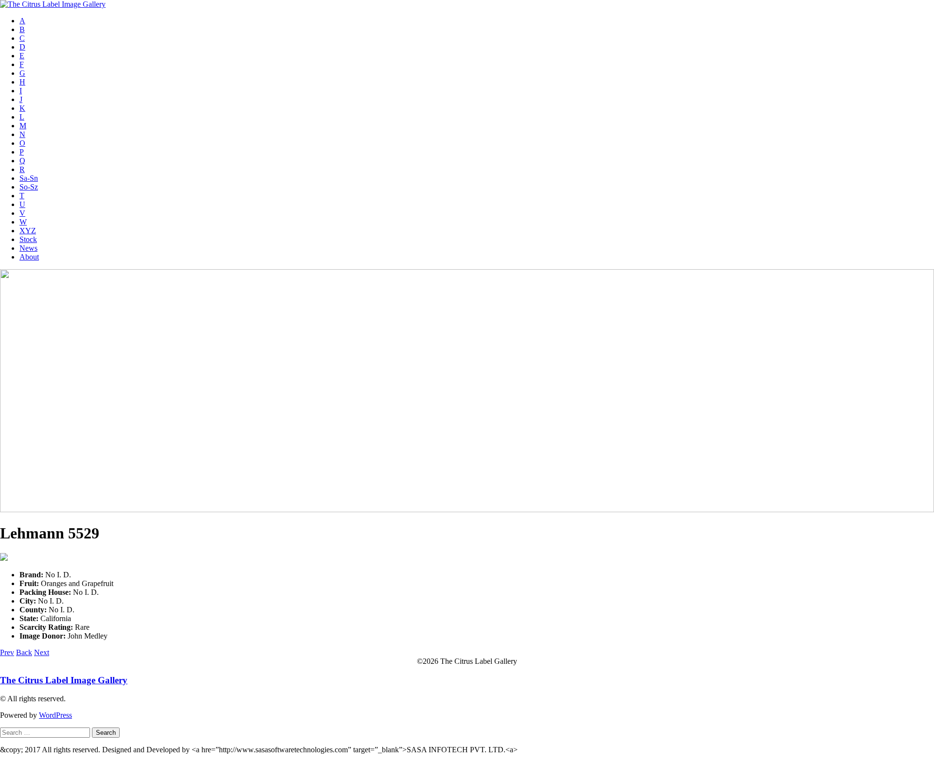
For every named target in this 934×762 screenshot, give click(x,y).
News (28, 248)
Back (24, 652)
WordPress (55, 715)
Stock (28, 239)
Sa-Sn (28, 178)
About (29, 257)
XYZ (27, 230)
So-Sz (28, 187)
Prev (7, 652)
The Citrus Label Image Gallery (63, 680)
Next (41, 652)
